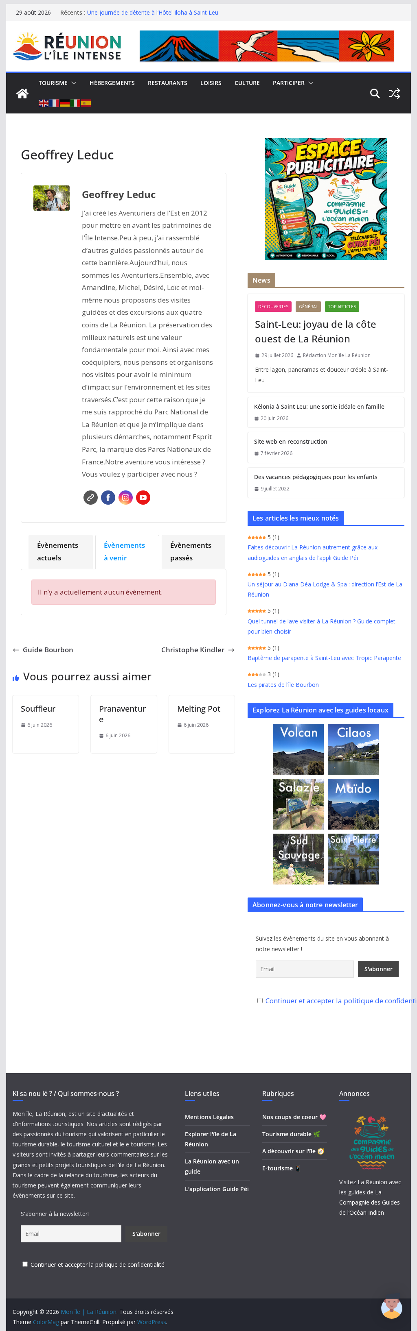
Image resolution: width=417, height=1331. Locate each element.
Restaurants (167, 83)
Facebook (108, 497)
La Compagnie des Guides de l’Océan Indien (369, 1202)
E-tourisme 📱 (281, 1168)
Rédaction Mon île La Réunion (337, 355)
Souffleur (38, 708)
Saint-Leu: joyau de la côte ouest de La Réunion (315, 331)
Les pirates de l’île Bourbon (283, 684)
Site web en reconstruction (290, 441)
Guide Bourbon (48, 649)
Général (308, 306)
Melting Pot (199, 708)
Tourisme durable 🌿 (291, 1134)
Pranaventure (122, 714)
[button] (72, 83)
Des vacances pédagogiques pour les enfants (315, 477)
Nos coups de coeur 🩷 (294, 1117)
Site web (90, 497)
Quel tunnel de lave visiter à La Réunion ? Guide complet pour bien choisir (321, 626)
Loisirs (211, 83)
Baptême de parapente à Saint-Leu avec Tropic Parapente (324, 658)
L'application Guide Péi (217, 1189)
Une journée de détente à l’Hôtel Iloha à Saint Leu (152, 12)
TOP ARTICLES (342, 306)
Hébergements (112, 83)
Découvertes (273, 306)
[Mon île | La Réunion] (22, 93)
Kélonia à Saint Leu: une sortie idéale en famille (319, 406)
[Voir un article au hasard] (394, 93)
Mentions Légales (209, 1117)
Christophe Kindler (192, 649)
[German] (65, 103)
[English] (44, 103)
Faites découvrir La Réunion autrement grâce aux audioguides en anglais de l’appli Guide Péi (312, 552)
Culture (247, 83)
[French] (54, 103)
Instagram (126, 497)
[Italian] (75, 103)
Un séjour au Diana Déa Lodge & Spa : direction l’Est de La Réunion (325, 589)
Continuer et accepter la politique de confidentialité (98, 1264)
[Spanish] (86, 103)
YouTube (143, 497)
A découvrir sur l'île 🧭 (293, 1151)
